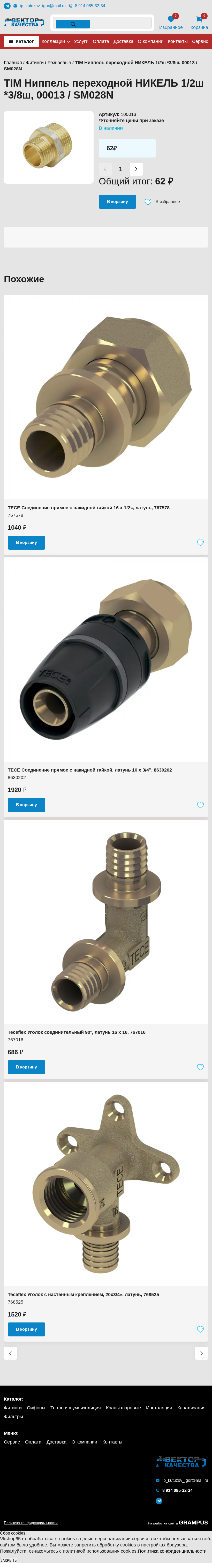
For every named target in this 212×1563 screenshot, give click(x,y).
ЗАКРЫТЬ (9, 1560)
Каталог (25, 41)
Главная (13, 62)
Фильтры (13, 1416)
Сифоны (36, 1407)
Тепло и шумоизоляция (75, 1407)
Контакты (178, 41)
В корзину (117, 201)
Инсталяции (159, 1407)
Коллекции (53, 41)
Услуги (81, 41)
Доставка (123, 41)
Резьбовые (59, 62)
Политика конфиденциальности (31, 1523)
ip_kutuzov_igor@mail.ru (43, 6)
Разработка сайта (178, 1523)
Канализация (191, 1407)
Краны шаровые (123, 1407)
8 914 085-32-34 (90, 6)
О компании (150, 41)
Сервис (200, 41)
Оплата (101, 41)
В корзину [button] (26, 542)
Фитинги (35, 62)
